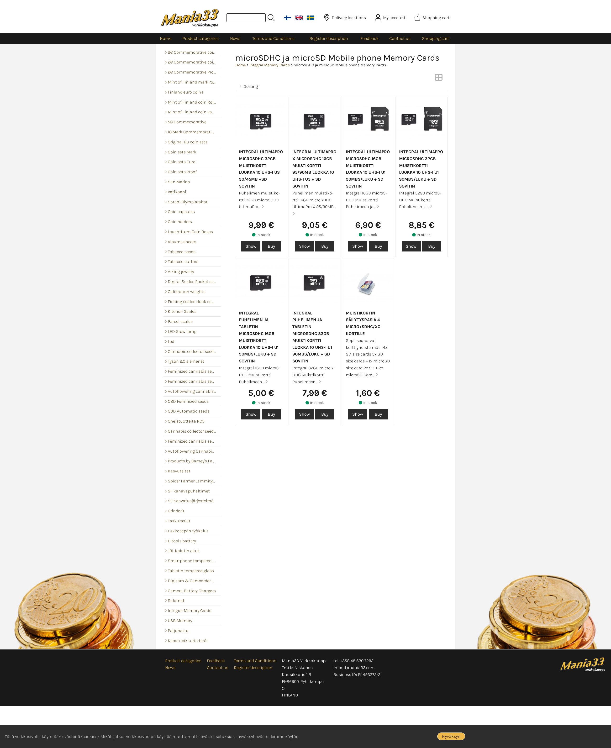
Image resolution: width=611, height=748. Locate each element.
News (235, 38)
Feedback (369, 38)
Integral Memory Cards (269, 65)
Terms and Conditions (273, 38)
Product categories (201, 38)
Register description (329, 38)
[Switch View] (438, 78)
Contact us (400, 38)
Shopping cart (435, 38)
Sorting (251, 86)
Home (165, 38)
